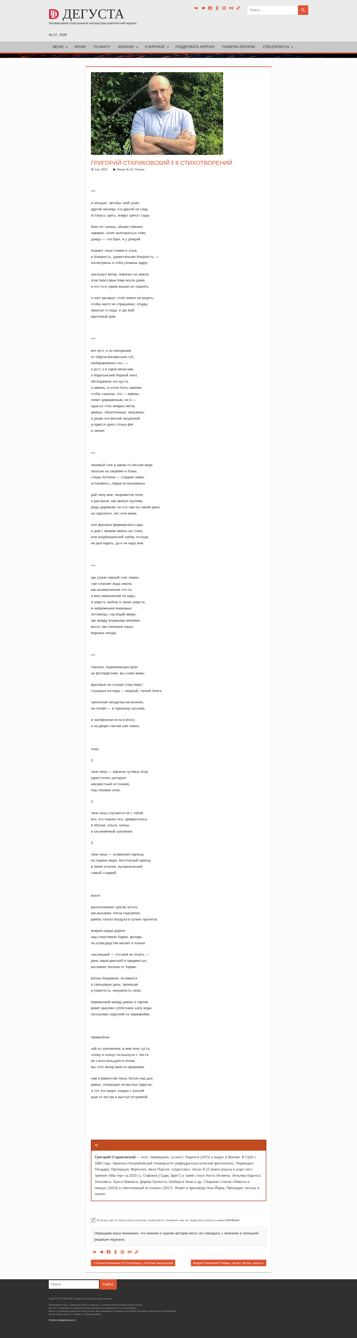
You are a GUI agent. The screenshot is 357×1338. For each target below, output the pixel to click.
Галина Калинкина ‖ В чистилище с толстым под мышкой (134, 1263)
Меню (58, 47)
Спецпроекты (276, 47)
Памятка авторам (238, 47)
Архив (80, 47)
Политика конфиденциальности (62, 1320)
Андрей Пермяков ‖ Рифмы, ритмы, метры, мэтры (227, 1263)
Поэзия (139, 169)
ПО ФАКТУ (102, 47)
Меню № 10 (125, 169)
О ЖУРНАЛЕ (155, 47)
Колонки (126, 47)
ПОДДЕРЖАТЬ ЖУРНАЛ (195, 47)
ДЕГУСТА (93, 13)
